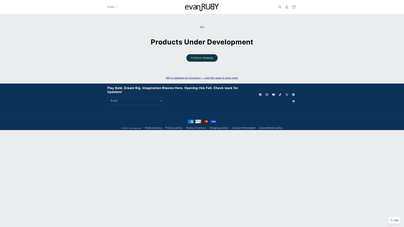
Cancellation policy (271, 128)
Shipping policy (219, 128)
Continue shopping (202, 57)
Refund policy (153, 128)
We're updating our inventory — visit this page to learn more (202, 78)
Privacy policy (174, 128)
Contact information (244, 128)
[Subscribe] (160, 101)
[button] (112, 7)
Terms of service (196, 128)
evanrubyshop (135, 128)
